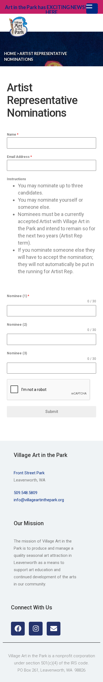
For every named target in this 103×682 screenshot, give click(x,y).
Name (12, 134)
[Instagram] (36, 629)
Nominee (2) (17, 325)
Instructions (16, 179)
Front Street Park (29, 472)
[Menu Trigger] (92, 8)
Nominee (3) (17, 353)
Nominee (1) (18, 296)
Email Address (19, 157)
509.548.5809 (25, 492)
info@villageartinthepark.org (39, 499)
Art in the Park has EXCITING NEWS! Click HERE (51, 9)
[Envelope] (53, 629)
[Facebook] (18, 629)
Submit (51, 411)
